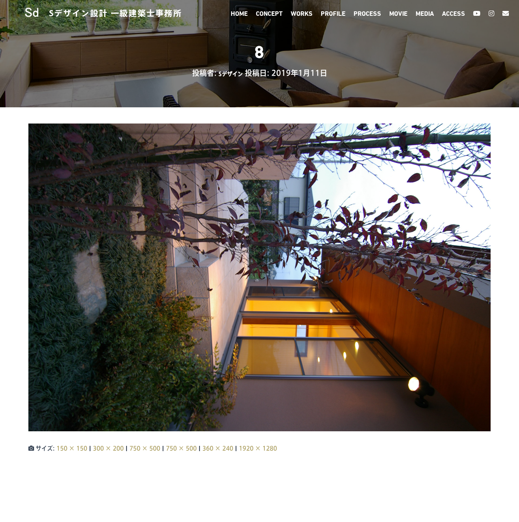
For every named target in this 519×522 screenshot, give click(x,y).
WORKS (302, 14)
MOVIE (398, 14)
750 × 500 (144, 448)
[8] (259, 277)
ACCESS (453, 14)
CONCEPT (269, 14)
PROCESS (367, 14)
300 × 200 (108, 448)
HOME (239, 14)
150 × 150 (71, 448)
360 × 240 (217, 448)
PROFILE (333, 14)
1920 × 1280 (258, 448)
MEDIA (425, 14)
